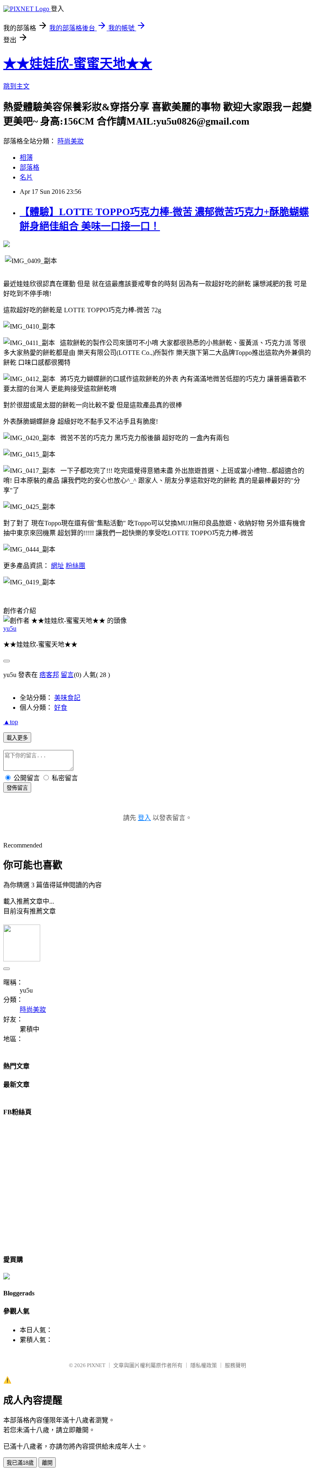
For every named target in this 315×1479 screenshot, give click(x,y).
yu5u (9, 628)
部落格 (29, 167)
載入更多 (17, 738)
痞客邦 (49, 674)
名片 (26, 177)
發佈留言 (17, 788)
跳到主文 (16, 86)
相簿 (26, 157)
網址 (57, 565)
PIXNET (96, 1365)
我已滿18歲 (20, 1463)
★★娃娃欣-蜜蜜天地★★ (77, 63)
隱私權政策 (203, 1365)
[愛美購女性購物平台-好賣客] (6, 1277)
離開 (47, 1463)
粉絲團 (75, 565)
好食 (60, 707)
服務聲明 (235, 1365)
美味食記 (67, 697)
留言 (67, 674)
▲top (10, 721)
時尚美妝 (70, 141)
